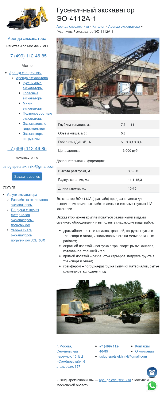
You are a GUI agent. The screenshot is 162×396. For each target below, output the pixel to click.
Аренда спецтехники (25, 72)
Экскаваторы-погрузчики (34, 136)
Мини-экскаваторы (33, 106)
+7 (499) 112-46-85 (27, 55)
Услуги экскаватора (22, 194)
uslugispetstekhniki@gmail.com (29, 166)
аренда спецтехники (115, 379)
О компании (144, 351)
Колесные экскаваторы (33, 95)
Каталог (98, 26)
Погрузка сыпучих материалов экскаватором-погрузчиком (25, 217)
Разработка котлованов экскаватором (29, 202)
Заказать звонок (27, 176)
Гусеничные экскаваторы (33, 85)
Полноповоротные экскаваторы (37, 116)
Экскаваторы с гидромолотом (34, 126)
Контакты (142, 346)
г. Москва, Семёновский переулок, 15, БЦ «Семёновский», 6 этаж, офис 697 (71, 356)
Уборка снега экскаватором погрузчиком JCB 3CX (28, 235)
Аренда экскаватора (27, 38)
